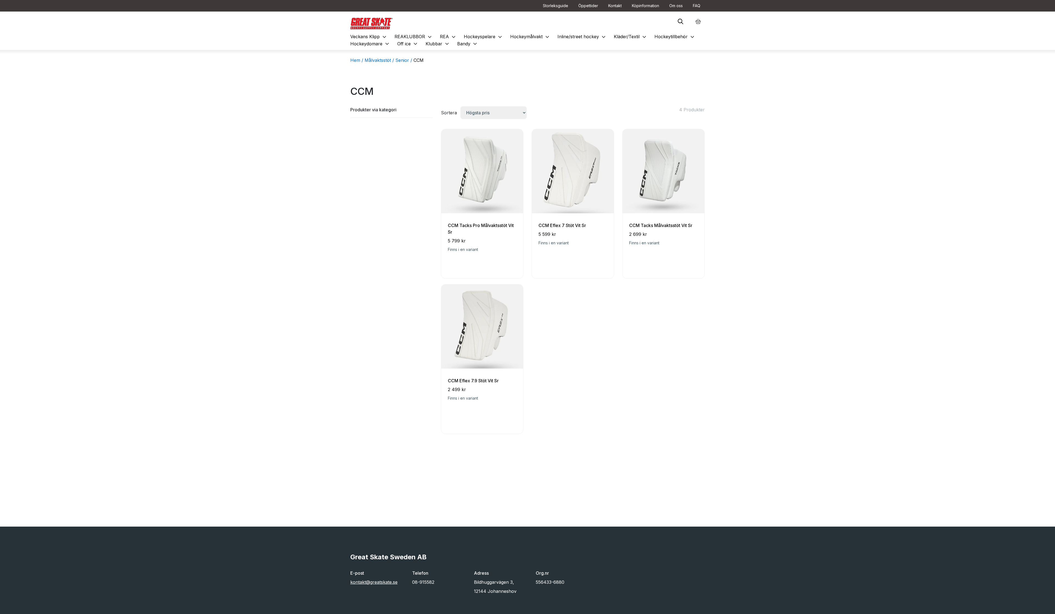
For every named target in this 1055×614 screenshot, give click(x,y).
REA (448, 36)
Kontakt (615, 5)
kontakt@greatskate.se (374, 582)
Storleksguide (555, 5)
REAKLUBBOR (414, 36)
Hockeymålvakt (530, 36)
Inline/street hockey (582, 36)
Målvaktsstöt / (379, 60)
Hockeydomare (370, 43)
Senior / (403, 60)
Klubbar (438, 43)
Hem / (356, 60)
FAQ (696, 5)
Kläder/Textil (631, 36)
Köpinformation (645, 5)
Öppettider (588, 5)
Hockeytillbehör (675, 36)
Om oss (676, 5)
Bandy (467, 43)
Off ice (408, 43)
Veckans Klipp (369, 36)
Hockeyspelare (483, 36)
